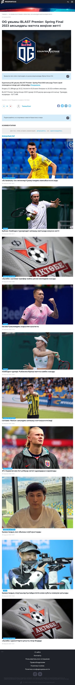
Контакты (37, 655)
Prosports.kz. (36, 85)
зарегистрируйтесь (56, 131)
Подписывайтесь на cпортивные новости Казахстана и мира (23, 117)
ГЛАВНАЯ (4, 14)
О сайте (38, 652)
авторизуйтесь (41, 131)
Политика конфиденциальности (37, 669)
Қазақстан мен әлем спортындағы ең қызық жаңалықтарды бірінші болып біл (28, 76)
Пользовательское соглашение (37, 659)
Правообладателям (37, 662)
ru (68, 1)
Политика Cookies (37, 666)
